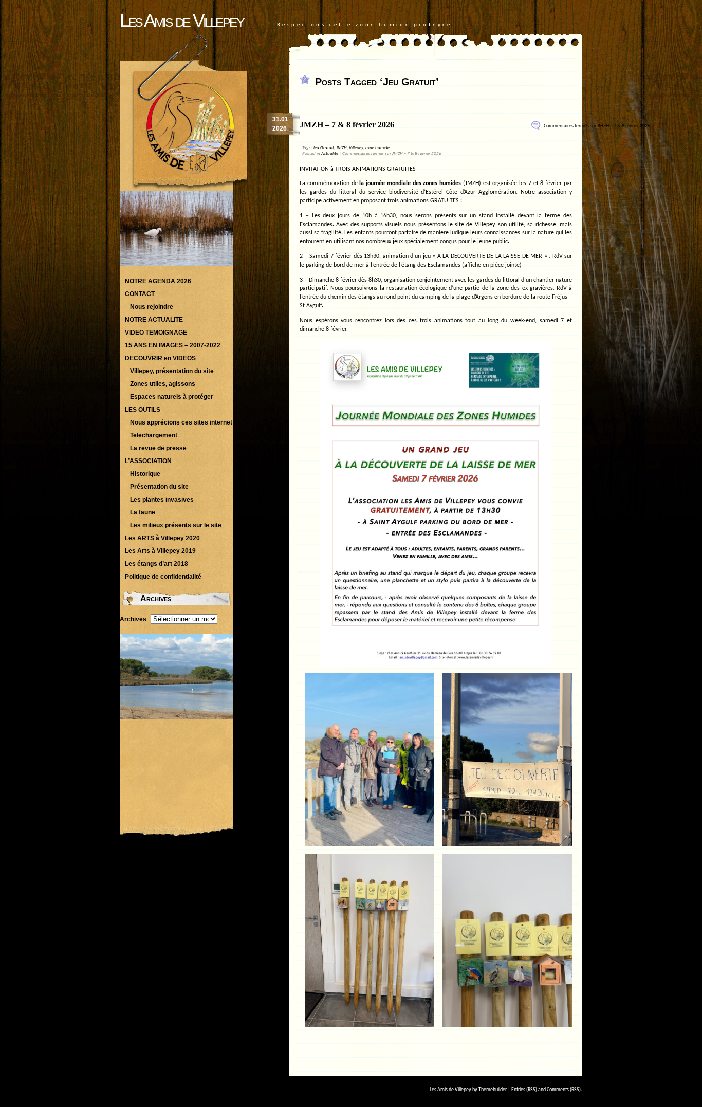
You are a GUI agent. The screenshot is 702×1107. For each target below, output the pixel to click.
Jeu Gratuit (323, 147)
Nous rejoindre (151, 306)
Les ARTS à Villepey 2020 (162, 538)
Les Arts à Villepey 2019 (160, 551)
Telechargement (153, 435)
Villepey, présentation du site (172, 371)
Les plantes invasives (162, 499)
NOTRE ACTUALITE (154, 319)
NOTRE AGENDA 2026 (158, 281)
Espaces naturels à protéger (171, 396)
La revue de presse (158, 448)
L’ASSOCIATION (148, 461)
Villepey (356, 147)
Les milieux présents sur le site (175, 525)
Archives (133, 619)
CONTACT (140, 294)
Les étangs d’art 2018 (156, 563)
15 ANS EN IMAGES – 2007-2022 (172, 345)
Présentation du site (159, 486)
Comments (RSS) (564, 1090)
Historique (145, 473)
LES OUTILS (142, 409)
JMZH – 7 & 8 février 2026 (347, 124)
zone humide (377, 147)
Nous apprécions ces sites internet (181, 422)
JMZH (341, 147)
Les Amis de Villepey (181, 20)
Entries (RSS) (524, 1090)
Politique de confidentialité (163, 576)
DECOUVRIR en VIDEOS (160, 358)
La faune (142, 512)
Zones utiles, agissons (162, 384)
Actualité (329, 153)
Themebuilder (492, 1090)
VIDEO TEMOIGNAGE (156, 332)
